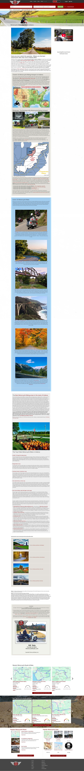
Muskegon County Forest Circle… (39, 681)
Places (33, 763)
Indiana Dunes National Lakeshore (19, 521)
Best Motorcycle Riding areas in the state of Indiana (31, 395)
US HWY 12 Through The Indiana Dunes (19, 455)
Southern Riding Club (68, 749)
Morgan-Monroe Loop (16, 463)
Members (43, 762)
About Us (43, 760)
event (16, 614)
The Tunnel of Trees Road (38, 349)
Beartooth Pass (36, 380)
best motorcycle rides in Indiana (27, 60)
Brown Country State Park (18, 524)
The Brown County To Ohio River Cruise (20, 471)
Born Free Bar (24, 746)
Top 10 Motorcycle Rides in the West (37, 580)
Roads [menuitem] (31, 1)
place (21, 614)
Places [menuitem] (42, 1)
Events (33, 760)
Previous (11, 679)
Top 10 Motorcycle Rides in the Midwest (37, 545)
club (18, 614)
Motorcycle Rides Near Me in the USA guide (40, 192)
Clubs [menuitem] (38, 1)
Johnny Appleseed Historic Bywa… (20, 681)
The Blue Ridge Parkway (18, 261)
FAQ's (33, 768)
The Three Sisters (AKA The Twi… (59, 714)
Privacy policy (44, 768)
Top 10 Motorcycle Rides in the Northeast (38, 557)
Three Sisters (17, 289)
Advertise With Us (44, 765)
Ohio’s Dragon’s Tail (35, 188)
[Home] (16, 761)
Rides (32, 765)
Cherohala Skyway (36, 714)
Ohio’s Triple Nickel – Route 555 (40, 186)
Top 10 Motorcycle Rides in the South (37, 569)
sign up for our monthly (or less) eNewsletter (30, 616)
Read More (23, 734)
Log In (66, 1)
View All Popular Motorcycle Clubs (58, 755)
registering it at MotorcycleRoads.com (32, 613)
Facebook (29, 617)
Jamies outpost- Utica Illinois (27, 731)
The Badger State (21, 62)
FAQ (58, 1)
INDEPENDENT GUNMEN (58, 739)
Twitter (35, 617)
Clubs (32, 762)
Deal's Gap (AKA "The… (17, 714)
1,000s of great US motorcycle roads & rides (27, 78)
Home (10, 9)
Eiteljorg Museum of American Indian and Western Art (23, 506)
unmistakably (26, 139)
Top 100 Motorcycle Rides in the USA (26, 415)
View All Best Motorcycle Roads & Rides (42, 725)
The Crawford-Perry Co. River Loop (19, 480)
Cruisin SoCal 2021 (48, 749)
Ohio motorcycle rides (31, 184)
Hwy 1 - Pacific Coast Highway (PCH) (20, 320)
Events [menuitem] (35, 1)
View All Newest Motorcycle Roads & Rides (42, 693)
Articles (33, 767)
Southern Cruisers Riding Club (48, 739)
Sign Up (70, 1)
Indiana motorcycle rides (21, 68)
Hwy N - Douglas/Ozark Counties (59, 681)
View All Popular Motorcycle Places (25, 755)
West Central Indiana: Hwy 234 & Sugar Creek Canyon (22, 490)
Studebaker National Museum (18, 512)
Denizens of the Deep (58, 749)
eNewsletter (44, 763)
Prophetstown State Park (17, 528)
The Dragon (17, 231)
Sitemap (43, 767)
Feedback (55, 1)
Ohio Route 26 (34, 187)
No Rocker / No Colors (68, 738)
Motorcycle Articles (16, 9)
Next (72, 679)
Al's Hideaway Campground (26, 738)
